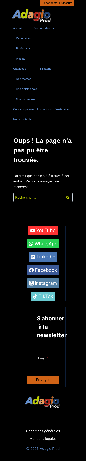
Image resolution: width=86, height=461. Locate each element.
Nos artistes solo (26, 89)
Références (23, 48)
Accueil (17, 28)
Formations (44, 109)
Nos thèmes (23, 78)
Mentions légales (43, 439)
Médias (20, 58)
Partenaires (23, 38)
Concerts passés (23, 109)
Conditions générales (43, 431)
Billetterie (45, 68)
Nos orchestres (25, 99)
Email (43, 358)
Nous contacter (22, 119)
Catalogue (19, 68)
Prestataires (62, 109)
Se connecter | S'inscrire (57, 2)
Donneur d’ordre (43, 28)
